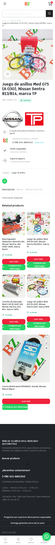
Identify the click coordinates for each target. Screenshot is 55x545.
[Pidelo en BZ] (27, 3)
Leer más (13, 261)
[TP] (34, 119)
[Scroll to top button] (50, 532)
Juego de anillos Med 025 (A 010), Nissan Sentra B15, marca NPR (38, 304)
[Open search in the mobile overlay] (27, 13)
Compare (22, 220)
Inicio (4, 21)
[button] (7, 74)
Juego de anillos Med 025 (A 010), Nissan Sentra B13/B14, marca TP (38, 243)
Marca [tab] (20, 189)
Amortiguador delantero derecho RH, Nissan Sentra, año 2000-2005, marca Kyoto (13, 244)
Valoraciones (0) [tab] (33, 189)
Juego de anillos (15, 21)
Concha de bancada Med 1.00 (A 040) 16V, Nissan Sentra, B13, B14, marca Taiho (12, 305)
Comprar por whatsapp (14, 267)
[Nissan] (12, 119)
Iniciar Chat (39, 142)
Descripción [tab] (8, 189)
